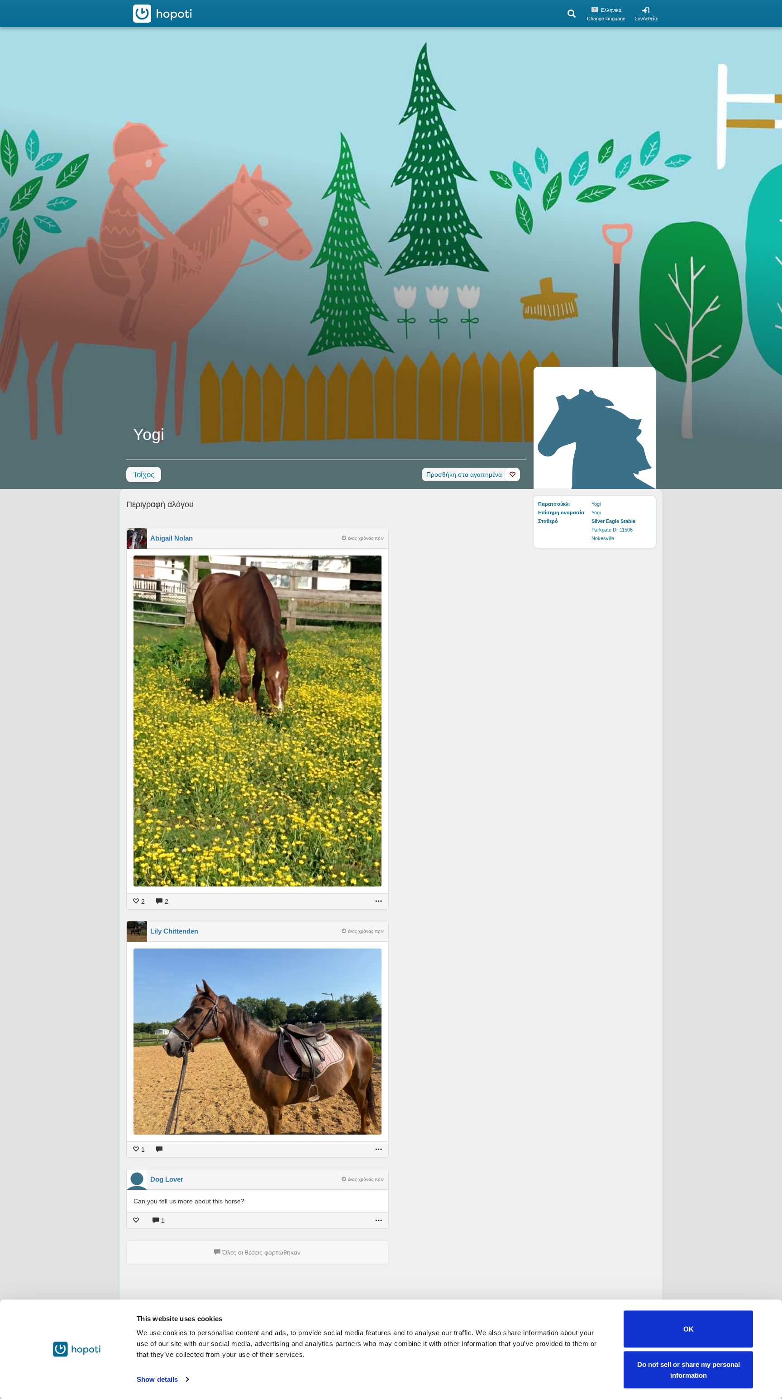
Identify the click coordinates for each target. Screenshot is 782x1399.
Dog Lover (166, 1179)
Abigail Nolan (171, 538)
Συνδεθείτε (646, 18)
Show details (157, 1379)
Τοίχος (143, 474)
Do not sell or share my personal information (688, 1369)
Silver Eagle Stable (613, 521)
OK (688, 1329)
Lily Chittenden (174, 931)
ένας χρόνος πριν (366, 538)
